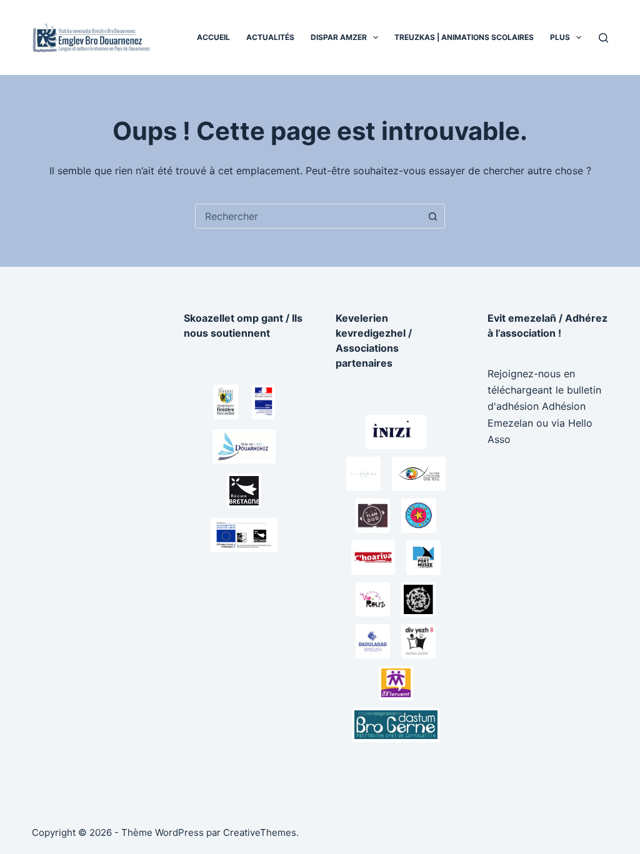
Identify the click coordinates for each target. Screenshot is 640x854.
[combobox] (308, 216)
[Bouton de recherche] (432, 216)
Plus (560, 37)
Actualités (270, 37)
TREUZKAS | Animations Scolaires (464, 37)
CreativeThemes (259, 832)
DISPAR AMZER (339, 37)
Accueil (213, 37)
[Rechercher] (603, 37)
